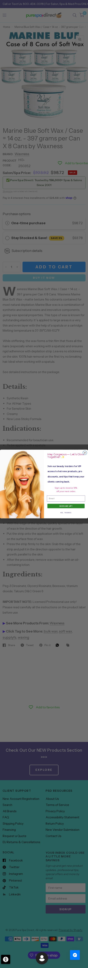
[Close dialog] (85, 453)
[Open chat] (75, 955)
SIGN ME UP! (66, 506)
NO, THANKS (66, 513)
